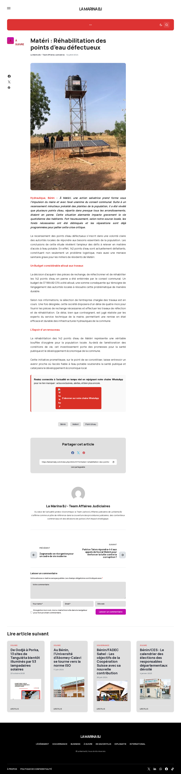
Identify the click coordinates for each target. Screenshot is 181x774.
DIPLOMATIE (120, 744)
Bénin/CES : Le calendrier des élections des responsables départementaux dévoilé (154, 659)
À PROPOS (12, 769)
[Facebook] (166, 768)
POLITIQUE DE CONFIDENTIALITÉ (36, 769)
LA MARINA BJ (90, 9)
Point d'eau (90, 424)
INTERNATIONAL (137, 744)
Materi (76, 424)
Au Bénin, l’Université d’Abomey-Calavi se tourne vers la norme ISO (67, 657)
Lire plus (14, 709)
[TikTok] (172, 768)
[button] (9, 8)
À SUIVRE (19, 42)
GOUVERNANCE (103, 645)
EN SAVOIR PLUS (103, 744)
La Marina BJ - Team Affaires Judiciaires (78, 506)
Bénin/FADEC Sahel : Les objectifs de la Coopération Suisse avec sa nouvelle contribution (109, 661)
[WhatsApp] (160, 768)
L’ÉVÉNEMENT (42, 744)
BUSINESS (75, 744)
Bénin (63, 424)
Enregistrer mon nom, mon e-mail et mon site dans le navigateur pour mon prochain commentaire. (60, 611)
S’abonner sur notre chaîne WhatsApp (80, 398)
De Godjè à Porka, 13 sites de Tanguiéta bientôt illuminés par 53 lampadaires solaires (25, 659)
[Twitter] (148, 768)
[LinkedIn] (155, 768)
